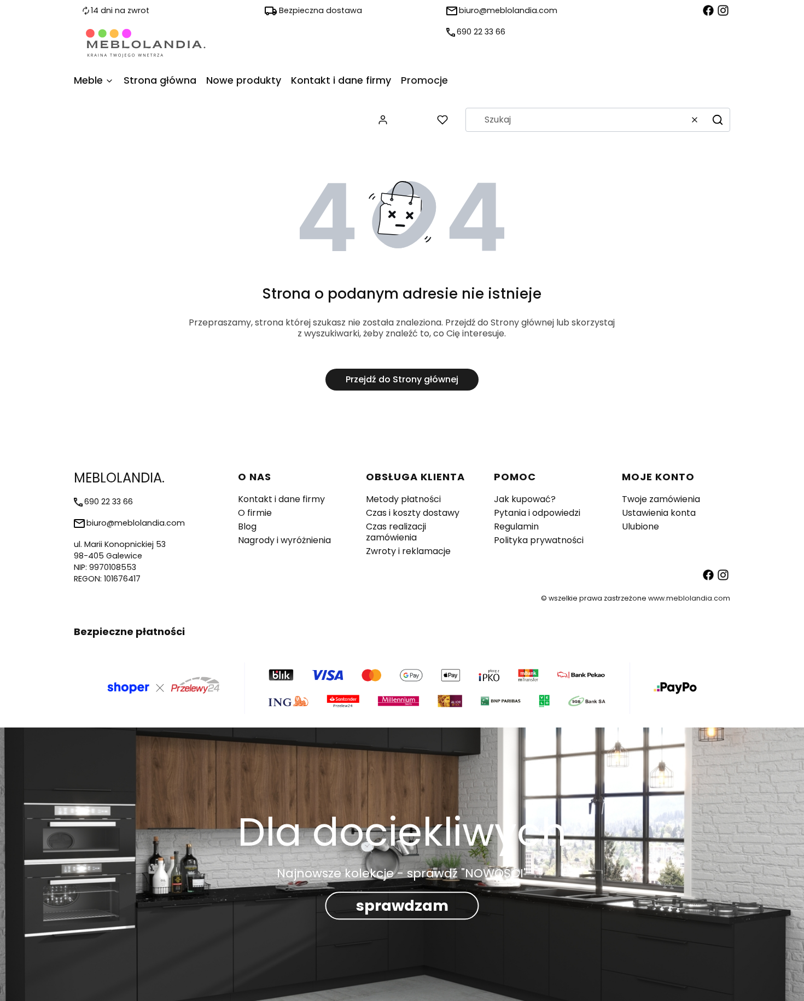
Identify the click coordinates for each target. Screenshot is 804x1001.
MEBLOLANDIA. (119, 478)
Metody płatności (403, 499)
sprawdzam (402, 905)
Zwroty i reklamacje (408, 551)
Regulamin (516, 526)
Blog (247, 526)
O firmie (255, 513)
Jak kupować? (525, 499)
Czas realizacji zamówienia (396, 532)
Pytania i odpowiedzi (537, 513)
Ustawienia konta (659, 513)
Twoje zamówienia (661, 499)
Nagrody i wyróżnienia (284, 540)
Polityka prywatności (539, 540)
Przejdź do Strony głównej (402, 379)
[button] (717, 119)
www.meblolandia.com (689, 598)
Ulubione (640, 526)
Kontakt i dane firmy (281, 499)
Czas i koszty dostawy (412, 513)
